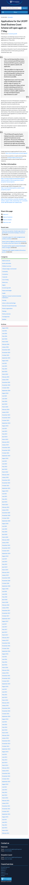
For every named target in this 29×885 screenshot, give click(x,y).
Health (3, 293)
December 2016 (6, 643)
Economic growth (13, 33)
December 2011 (6, 806)
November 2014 (6, 711)
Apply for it (4, 868)
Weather (4, 319)
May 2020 (4, 531)
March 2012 (5, 797)
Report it (3, 872)
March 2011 (5, 830)
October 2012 (5, 778)
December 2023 (6, 415)
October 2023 (5, 420)
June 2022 (4, 463)
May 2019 (4, 564)
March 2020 (5, 537)
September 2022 (6, 455)
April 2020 (4, 534)
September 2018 (6, 586)
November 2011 (6, 808)
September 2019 (6, 553)
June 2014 (4, 724)
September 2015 (6, 683)
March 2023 (5, 439)
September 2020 (6, 520)
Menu (15, 12)
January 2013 (5, 770)
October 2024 (5, 387)
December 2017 (6, 610)
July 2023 (4, 428)
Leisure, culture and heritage (9, 303)
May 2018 (4, 596)
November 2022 (6, 450)
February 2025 (5, 377)
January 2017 (5, 640)
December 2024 (6, 382)
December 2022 (6, 447)
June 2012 (4, 789)
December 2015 (6, 675)
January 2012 (5, 803)
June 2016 (4, 659)
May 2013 (4, 759)
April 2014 (4, 730)
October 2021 (5, 485)
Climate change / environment (9, 268)
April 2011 (4, 827)
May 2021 (4, 499)
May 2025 (4, 368)
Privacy (3, 875)
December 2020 (6, 512)
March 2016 (5, 667)
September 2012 (6, 781)
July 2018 (4, 591)
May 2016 (4, 662)
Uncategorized (5, 316)
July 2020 (4, 526)
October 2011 (5, 811)
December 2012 (6, 773)
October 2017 (5, 616)
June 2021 (4, 496)
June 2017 (4, 626)
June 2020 (4, 529)
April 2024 (4, 404)
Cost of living (5, 279)
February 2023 (5, 442)
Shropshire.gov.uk (5, 867)
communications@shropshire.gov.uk (13, 849)
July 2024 (4, 396)
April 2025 (4, 371)
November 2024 (6, 385)
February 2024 (5, 409)
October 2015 (5, 681)
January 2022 (5, 477)
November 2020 (6, 515)
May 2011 (4, 825)
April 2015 (4, 697)
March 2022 (5, 472)
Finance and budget (7, 290)
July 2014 (4, 721)
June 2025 (4, 366)
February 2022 (5, 474)
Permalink (10, 17)
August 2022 (5, 458)
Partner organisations (7, 308)
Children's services (6, 266)
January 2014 (5, 738)
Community (5, 271)
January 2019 (5, 575)
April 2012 (4, 795)
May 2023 (4, 434)
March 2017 (5, 635)
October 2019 (5, 550)
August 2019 (5, 556)
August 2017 (5, 621)
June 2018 (4, 594)
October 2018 (5, 583)
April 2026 (4, 339)
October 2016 (5, 648)
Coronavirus (5, 274)
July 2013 (4, 754)
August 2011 (5, 816)
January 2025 (5, 379)
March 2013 (5, 765)
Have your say (4, 873)
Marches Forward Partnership (9, 305)
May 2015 (4, 694)
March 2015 (5, 700)
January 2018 (5, 607)
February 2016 (5, 670)
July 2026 (4, 330)
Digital (3, 285)
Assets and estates (6, 263)
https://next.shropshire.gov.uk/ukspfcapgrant (16, 153)
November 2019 (6, 548)
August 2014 (5, 719)
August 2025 (5, 360)
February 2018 (5, 605)
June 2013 (4, 757)
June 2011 (4, 822)
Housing (4, 300)
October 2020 (5, 518)
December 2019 (6, 545)
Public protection (6, 314)
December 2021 (6, 480)
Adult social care (6, 260)
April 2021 (4, 501)
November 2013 (6, 743)
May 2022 (4, 466)
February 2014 (5, 735)
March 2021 (5, 504)
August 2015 (5, 686)
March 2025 (5, 374)
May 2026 (4, 336)
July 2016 (4, 656)
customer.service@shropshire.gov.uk (13, 857)
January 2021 (5, 510)
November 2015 (6, 678)
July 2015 (4, 689)
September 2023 (6, 423)
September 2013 (6, 749)
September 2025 (6, 358)
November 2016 (6, 645)
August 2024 (5, 393)
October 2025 (5, 355)
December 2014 (6, 708)
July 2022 (4, 461)
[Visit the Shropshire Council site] (6, 879)
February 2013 (5, 768)
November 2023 (6, 417)
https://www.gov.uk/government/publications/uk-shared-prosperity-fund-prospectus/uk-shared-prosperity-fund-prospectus (13, 180)
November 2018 (6, 580)
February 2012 (5, 800)
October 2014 (5, 713)
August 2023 (5, 425)
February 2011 (5, 833)
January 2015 (5, 705)
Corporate (4, 277)
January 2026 (5, 347)
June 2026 (4, 333)
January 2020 (5, 542)
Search (25, 8)
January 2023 (5, 444)
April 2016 (4, 664)
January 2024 (5, 412)
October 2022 (5, 453)
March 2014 (5, 732)
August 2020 (5, 523)
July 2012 (4, 787)
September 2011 (6, 814)
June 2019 (4, 561)
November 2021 (6, 482)
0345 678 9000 (8, 859)
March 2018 (5, 602)
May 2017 (4, 629)
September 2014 (6, 716)
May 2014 (4, 727)
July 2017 (4, 624)
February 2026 (5, 344)
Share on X (5, 214)
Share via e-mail (7, 222)
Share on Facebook (7, 217)
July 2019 (4, 558)
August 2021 (5, 491)
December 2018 (6, 577)
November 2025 (6, 352)
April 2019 (4, 567)
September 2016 (6, 651)
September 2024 (6, 390)
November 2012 (6, 776)
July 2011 (4, 819)
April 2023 (4, 436)
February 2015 (5, 702)
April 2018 (4, 599)
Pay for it (3, 870)
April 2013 (4, 762)
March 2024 (5, 406)
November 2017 (6, 613)
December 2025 (6, 349)
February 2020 (5, 539)
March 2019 (5, 569)
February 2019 (5, 572)
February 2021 (5, 507)
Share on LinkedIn (7, 219)
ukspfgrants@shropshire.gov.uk (15, 157)
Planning (4, 311)
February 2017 (5, 637)
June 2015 (4, 692)
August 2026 (5, 328)
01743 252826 (8, 851)
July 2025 (4, 363)
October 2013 (5, 746)
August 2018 (5, 588)
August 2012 (5, 784)
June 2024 (4, 398)
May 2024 (4, 401)
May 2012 (4, 792)
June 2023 (4, 431)
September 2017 (6, 618)
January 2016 (5, 673)
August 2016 (5, 654)
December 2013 (6, 740)
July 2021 (4, 493)
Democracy (5, 282)
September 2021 (6, 488)
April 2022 (4, 469)
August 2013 (5, 751)
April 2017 (4, 632)
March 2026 (5, 341)
